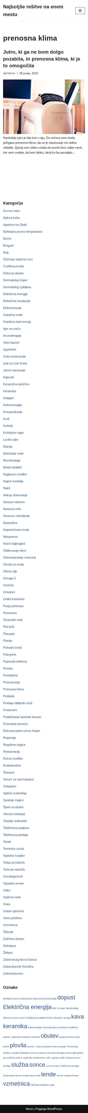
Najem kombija (13, 481)
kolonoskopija (35, 1027)
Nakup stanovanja (15, 495)
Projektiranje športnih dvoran (22, 717)
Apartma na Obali (14, 224)
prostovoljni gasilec (74, 1053)
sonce (37, 1064)
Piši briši (8, 626)
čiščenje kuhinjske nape (42, 1085)
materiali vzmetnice (20, 1037)
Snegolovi (9, 786)
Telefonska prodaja (15, 834)
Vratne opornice (13, 911)
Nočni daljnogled (14, 543)
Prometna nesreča (15, 724)
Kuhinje (8, 425)
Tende (7, 841)
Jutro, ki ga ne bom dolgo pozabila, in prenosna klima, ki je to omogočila (41, 58)
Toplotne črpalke (14, 855)
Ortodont (9, 592)
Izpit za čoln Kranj (15, 363)
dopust (66, 997)
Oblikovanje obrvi (14, 550)
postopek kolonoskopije (54, 1046)
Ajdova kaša (11, 217)
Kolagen (8, 398)
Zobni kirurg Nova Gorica (20, 959)
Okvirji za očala (13, 564)
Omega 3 (9, 578)
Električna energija (15, 294)
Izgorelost (9, 349)
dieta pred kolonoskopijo (45, 998)
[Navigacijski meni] (80, 10)
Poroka (8, 668)
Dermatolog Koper (15, 280)
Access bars (11, 210)
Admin (11, 73)
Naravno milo (12, 509)
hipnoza (7, 1018)
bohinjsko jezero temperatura (17, 998)
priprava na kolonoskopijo (51, 1053)
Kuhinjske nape (13, 432)
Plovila (7, 640)
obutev (50, 1035)
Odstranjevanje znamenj (19, 557)
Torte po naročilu (14, 869)
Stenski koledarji (14, 814)
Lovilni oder (10, 439)
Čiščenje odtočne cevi (18, 259)
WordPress (54, 1109)
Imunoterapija (12, 335)
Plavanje (9, 633)
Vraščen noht (12, 897)
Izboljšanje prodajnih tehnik (39, 1018)
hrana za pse (18, 1018)
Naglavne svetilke (15, 474)
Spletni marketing (14, 793)
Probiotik (9, 696)
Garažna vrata (12, 314)
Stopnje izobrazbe (15, 821)
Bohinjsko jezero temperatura (22, 231)
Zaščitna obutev (13, 938)
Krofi (6, 418)
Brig (5, 252)
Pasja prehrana (13, 606)
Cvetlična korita (13, 266)
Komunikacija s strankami (55, 1027)
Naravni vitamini (14, 502)
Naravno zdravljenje (16, 516)
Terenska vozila (13, 848)
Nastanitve (10, 522)
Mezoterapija (11, 460)
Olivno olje (10, 571)
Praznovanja (11, 682)
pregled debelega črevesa (25, 1053)
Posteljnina (10, 675)
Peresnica (10, 613)
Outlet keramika (13, 599)
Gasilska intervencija (17, 321)
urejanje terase (71, 1075)
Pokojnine (9, 654)
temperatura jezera (12, 1075)
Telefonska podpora (16, 828)
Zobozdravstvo (13, 973)
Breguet (8, 245)
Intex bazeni (11, 342)
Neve (29, 1109)
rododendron (39, 1058)
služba (19, 1064)
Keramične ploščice (16, 384)
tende (48, 1074)
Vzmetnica (10, 925)
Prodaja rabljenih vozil (17, 703)
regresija (27, 1058)
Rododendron (12, 765)
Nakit (6, 488)
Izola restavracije (14, 356)
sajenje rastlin (58, 1058)
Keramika (9, 391)
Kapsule (8, 377)
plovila (18, 1045)
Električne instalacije (16, 301)
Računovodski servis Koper (21, 730)
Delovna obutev (13, 273)
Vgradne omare (13, 883)
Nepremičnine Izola (16, 529)
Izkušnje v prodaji (61, 1018)
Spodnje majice (13, 800)
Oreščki (8, 585)
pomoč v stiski (34, 1046)
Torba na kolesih (14, 862)
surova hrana (52, 1066)
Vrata (6, 904)
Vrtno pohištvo (12, 918)
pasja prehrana (66, 1037)
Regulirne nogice (14, 744)
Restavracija (11, 751)
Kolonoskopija (12, 405)
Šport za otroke (13, 807)
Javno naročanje (14, 370)
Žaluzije (8, 932)
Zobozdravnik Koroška (18, 966)
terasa (60, 1075)
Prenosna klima (13, 689)
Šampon (8, 772)
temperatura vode (31, 1075)
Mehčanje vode (13, 453)
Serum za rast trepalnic (18, 779)
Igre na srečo (12, 328)
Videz (7, 890)
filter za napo (58, 1008)
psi (4, 1058)
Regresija (9, 737)
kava (77, 1016)
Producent (10, 710)
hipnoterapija (72, 1008)
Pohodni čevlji (12, 647)
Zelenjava (9, 945)
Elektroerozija (12, 308)
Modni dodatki (12, 467)
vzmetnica (16, 1083)
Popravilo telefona (15, 661)
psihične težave (14, 1058)
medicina (35, 1037)
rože (48, 1058)
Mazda (7, 446)
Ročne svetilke (13, 758)
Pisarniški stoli (12, 620)
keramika (15, 1026)
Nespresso (10, 536)
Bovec (7, 238)
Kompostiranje (12, 412)
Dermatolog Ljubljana (17, 287)
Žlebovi (8, 952)
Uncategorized (13, 876)
